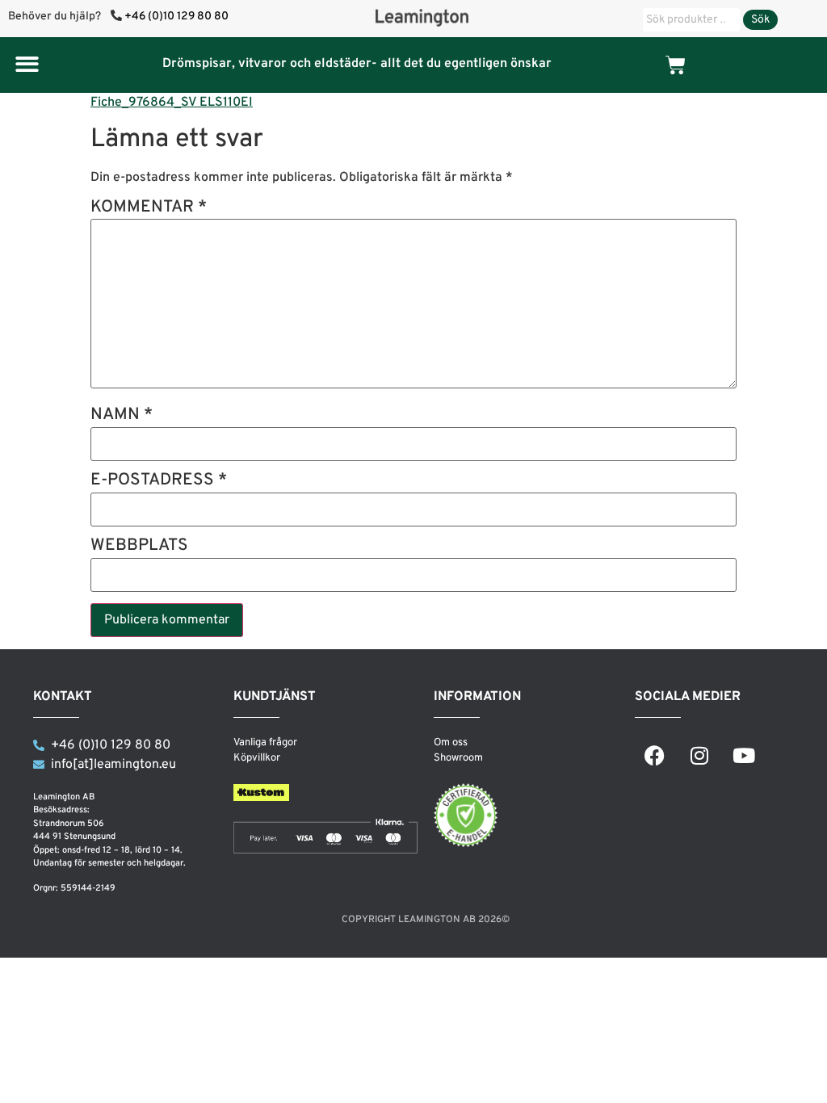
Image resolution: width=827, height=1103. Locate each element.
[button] (27, 64)
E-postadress (158, 481)
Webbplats (139, 547)
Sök (760, 20)
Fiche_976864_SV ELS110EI (171, 102)
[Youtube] (744, 756)
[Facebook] (655, 756)
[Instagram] (699, 756)
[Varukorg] (675, 65)
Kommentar (148, 208)
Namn (121, 416)
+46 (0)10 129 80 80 (176, 16)
